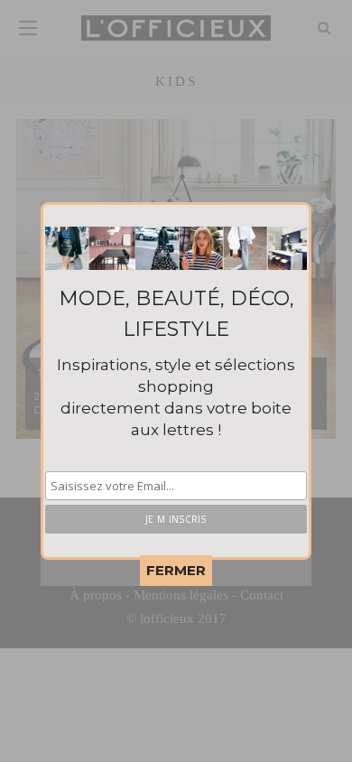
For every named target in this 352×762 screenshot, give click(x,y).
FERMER (176, 570)
